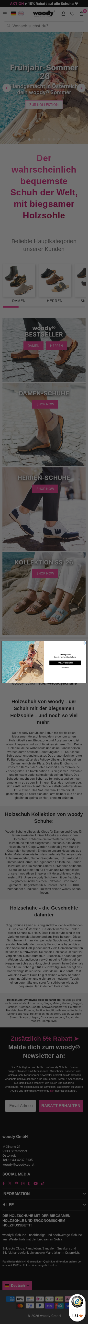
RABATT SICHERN (65, 663)
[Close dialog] (84, 643)
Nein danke (65, 667)
